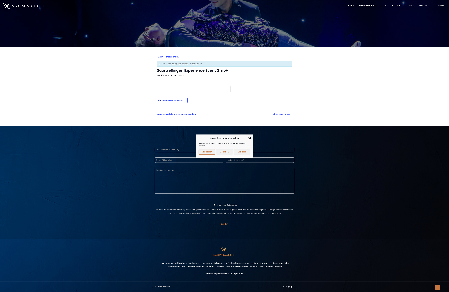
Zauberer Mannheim (279, 263)
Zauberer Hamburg (195, 266)
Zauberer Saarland (169, 263)
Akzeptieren (207, 152)
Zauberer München (226, 263)
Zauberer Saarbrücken (189, 263)
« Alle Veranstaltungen (168, 57)
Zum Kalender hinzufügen (172, 100)
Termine (440, 5)
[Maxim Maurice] (23, 6)
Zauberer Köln (242, 263)
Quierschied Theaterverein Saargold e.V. (176, 114)
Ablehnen (224, 152)
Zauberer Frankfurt (176, 266)
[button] (249, 138)
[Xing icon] (291, 286)
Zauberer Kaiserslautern (237, 266)
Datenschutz (223, 273)
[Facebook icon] (284, 286)
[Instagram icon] (289, 286)
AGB (233, 273)
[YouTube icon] (286, 286)
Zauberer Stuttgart (259, 263)
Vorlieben (242, 152)
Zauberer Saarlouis (273, 266)
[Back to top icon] (437, 287)
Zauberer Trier (256, 266)
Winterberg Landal (281, 114)
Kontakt (240, 273)
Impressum (210, 273)
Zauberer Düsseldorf (215, 266)
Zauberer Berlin (209, 263)
